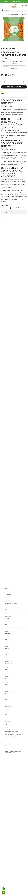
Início (2, 14)
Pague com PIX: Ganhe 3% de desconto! (14, 1)
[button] (25, 5)
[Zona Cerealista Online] (14, 6)
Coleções (7, 14)
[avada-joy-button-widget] (3, 892)
